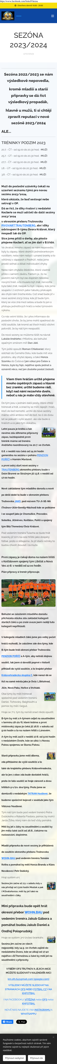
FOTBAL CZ (40, 989)
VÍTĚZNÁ (30, 999)
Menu (53, 16)
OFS (22, 989)
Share (9, 1022)
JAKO (18, 501)
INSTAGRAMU (42, 1009)
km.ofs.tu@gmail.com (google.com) (28, 979)
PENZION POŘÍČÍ (10, 656)
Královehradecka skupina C (16, 675)
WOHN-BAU (8, 858)
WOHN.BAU (33, 912)
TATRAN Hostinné (38, 793)
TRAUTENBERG (10, 469)
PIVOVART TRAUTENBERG (18, 225)
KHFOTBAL (28, 993)
